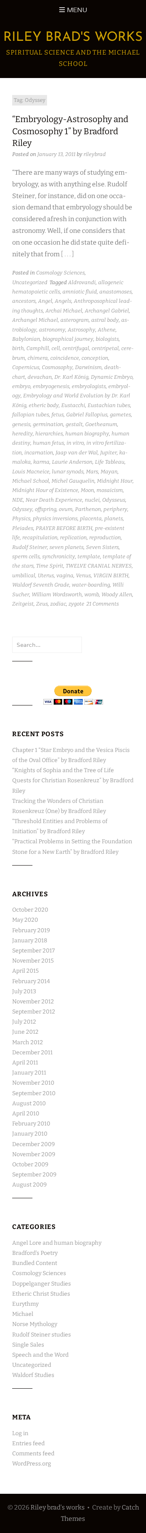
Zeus (42, 604)
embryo (21, 386)
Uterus (46, 575)
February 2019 (31, 930)
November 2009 (33, 1154)
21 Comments (102, 604)
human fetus (48, 443)
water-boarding (91, 585)
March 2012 (27, 1042)
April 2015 (25, 970)
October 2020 (30, 909)
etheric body (44, 405)
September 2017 (33, 950)
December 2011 (32, 1052)
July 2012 (24, 1021)
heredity (22, 434)
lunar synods (68, 472)
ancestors (24, 301)
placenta (91, 518)
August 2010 (29, 1103)
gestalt (74, 424)
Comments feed (33, 1453)
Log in (20, 1433)
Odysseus (113, 500)
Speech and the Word (40, 1354)
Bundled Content (34, 1263)
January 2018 (29, 940)
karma (41, 462)
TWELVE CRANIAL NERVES (99, 566)
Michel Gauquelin (73, 481)
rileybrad (95, 154)
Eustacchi (73, 405)
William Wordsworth (57, 594)
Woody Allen (116, 594)
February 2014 (31, 981)
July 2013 (24, 991)
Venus (83, 575)
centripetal (105, 348)
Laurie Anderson (72, 462)
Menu (77, 10)
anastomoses (115, 292)
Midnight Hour (115, 481)
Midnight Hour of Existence (45, 490)
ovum (66, 509)
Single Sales (28, 1344)
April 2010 (25, 1113)
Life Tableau (110, 462)
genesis (21, 424)
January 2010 (29, 1133)
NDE (17, 500)
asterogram (74, 320)
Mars (92, 472)
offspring (45, 509)
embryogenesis (51, 386)
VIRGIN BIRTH (111, 575)
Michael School (30, 481)
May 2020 (25, 919)
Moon (87, 490)
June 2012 (25, 1031)
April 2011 (25, 1062)
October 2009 (30, 1164)
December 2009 (33, 1144)
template (88, 556)
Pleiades (22, 528)
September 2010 (34, 1093)
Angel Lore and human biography (56, 1242)
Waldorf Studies (33, 1375)
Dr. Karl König (71, 377)
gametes (120, 415)
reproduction (105, 537)
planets (113, 518)
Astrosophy (81, 330)
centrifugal (75, 348)
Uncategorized (29, 282)
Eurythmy (25, 1304)
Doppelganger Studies (41, 1283)
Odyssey (22, 509)
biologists (107, 339)
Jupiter (108, 453)
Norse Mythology (34, 1324)
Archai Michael (63, 311)
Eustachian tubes (109, 405)
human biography (87, 434)
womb (91, 594)
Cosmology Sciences (60, 273)
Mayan (109, 472)
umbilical (23, 575)
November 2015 (33, 960)
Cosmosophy (57, 367)
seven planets (66, 547)
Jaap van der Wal (77, 453)
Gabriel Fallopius (86, 415)
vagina (64, 575)
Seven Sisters (102, 547)
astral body (105, 320)
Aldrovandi (82, 282)
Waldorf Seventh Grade (40, 585)
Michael (22, 1314)
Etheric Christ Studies (41, 1293)
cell (56, 348)
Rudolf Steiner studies (41, 1334)
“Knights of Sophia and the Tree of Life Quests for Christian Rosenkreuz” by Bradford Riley (72, 780)
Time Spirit (49, 566)
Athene (107, 330)
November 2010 (33, 1082)
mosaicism (110, 490)
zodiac (58, 604)
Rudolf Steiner (29, 547)
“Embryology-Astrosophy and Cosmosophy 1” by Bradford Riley (70, 131)
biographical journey (68, 339)
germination (48, 424)
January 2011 (29, 1072)
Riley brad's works (73, 37)
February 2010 (31, 1123)
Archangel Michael (35, 320)
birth (18, 348)
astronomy (52, 330)
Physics (21, 518)
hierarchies (49, 434)
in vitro (75, 443)
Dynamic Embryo (112, 377)
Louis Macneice (30, 472)
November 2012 (33, 1001)
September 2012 (33, 1011)
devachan (40, 377)
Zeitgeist (23, 604)
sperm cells (26, 556)
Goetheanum (101, 424)
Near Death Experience (54, 500)
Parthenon (88, 509)
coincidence (64, 358)
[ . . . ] (67, 254)
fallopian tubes (30, 415)
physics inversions (55, 518)
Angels (63, 301)
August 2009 (29, 1184)
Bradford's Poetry (35, 1253)
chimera (38, 358)
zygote (76, 604)
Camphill (37, 348)
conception (95, 358)
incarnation (38, 453)
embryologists (89, 386)
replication (73, 537)
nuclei (92, 500)
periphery (115, 509)
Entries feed (28, 1443)
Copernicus (25, 367)
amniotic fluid (79, 292)
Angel (45, 301)
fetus (58, 415)
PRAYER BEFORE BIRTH (64, 528)
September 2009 (34, 1174)
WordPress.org (31, 1463)
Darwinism (88, 367)
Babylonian (26, 339)
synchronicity (58, 556)
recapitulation (40, 537)
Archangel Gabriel (107, 311)
